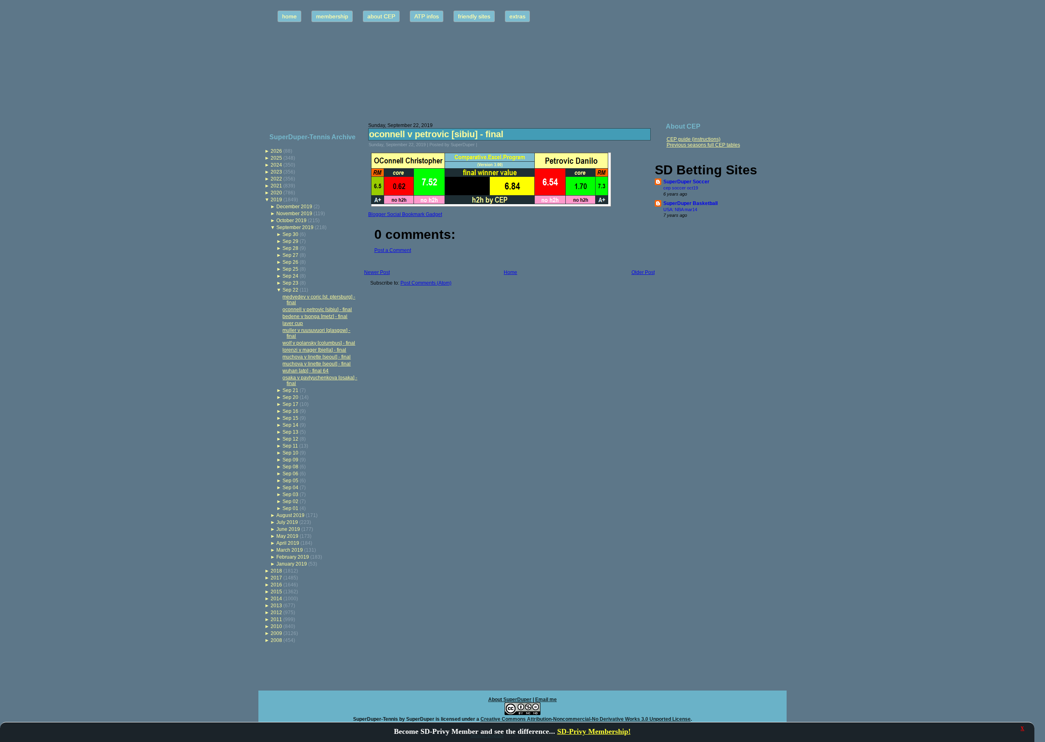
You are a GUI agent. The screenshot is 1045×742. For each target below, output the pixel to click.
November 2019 (294, 213)
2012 (276, 612)
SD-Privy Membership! (594, 731)
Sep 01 (290, 508)
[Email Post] (482, 144)
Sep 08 (290, 467)
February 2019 (292, 557)
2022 (276, 179)
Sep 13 (290, 432)
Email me (546, 699)
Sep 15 (290, 418)
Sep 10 (290, 453)
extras (517, 16)
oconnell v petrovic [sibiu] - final (317, 309)
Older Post (643, 272)
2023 (276, 172)
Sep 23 (290, 283)
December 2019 (294, 206)
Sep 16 (290, 411)
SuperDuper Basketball (690, 203)
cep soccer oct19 (680, 187)
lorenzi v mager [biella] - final (314, 350)
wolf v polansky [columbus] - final (318, 343)
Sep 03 (290, 494)
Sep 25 (290, 269)
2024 (276, 165)
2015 (276, 592)
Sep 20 (290, 397)
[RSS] (267, 715)
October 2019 (291, 220)
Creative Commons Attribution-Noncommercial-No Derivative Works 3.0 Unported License (585, 719)
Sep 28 (290, 248)
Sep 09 (290, 460)
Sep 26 (290, 262)
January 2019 (291, 564)
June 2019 (288, 529)
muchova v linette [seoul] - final (316, 357)
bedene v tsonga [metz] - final (314, 316)
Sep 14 (290, 425)
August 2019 (290, 515)
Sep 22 (290, 290)
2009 (276, 633)
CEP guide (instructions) (693, 139)
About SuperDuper (509, 699)
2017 (276, 578)
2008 (276, 640)
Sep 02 (290, 501)
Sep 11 (290, 446)
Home (510, 272)
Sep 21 (290, 390)
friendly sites (474, 16)
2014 (276, 599)
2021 (276, 186)
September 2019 (295, 227)
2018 (276, 571)
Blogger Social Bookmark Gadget (405, 214)
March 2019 (289, 550)
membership (332, 16)
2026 (276, 151)
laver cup (292, 323)
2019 (276, 200)
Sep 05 (290, 481)
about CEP (381, 16)
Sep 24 (290, 276)
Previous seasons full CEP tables (703, 145)
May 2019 (287, 536)
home (289, 16)
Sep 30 (290, 234)
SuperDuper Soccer (686, 182)
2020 (276, 193)
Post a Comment (392, 250)
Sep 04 (290, 487)
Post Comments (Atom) (425, 283)
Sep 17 (290, 404)
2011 (276, 619)
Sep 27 (290, 255)
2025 (276, 158)
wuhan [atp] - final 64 (305, 371)
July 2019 (287, 522)
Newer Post (377, 272)
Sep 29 (290, 241)
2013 (276, 605)
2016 (276, 585)
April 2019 (287, 543)
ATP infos (426, 16)
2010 (276, 626)
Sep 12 (290, 439)
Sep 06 (290, 474)
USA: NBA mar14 (680, 209)
